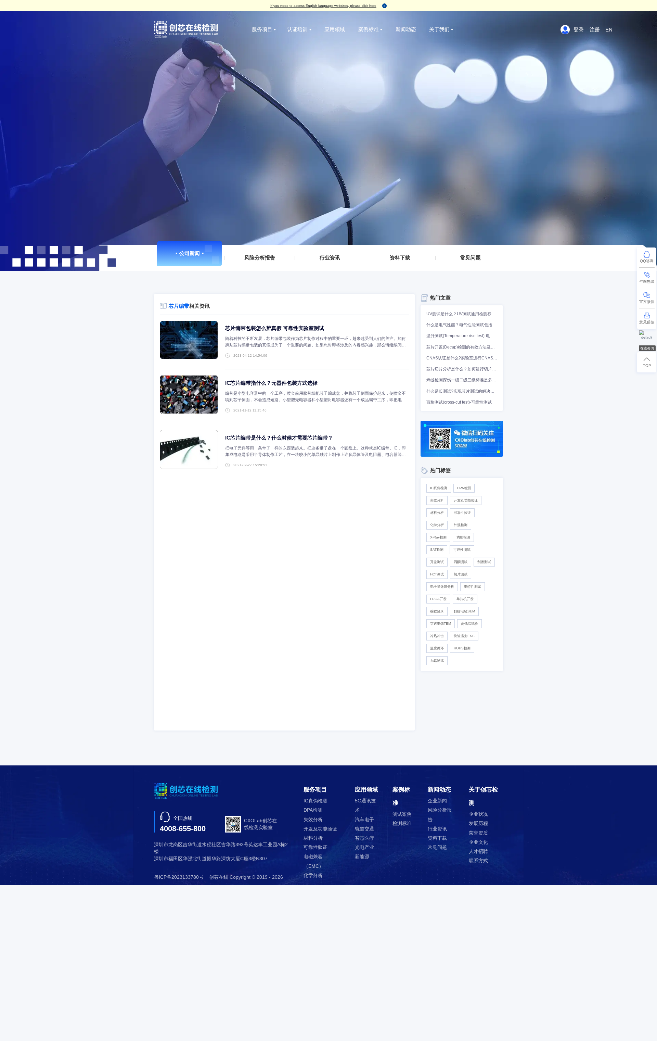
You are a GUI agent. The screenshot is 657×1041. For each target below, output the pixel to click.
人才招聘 (478, 851)
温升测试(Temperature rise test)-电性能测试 (461, 335)
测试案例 (402, 814)
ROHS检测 (462, 648)
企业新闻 (437, 800)
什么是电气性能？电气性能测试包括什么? (461, 324)
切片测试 (460, 574)
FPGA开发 (438, 599)
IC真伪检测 (438, 488)
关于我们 (439, 29)
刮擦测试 (484, 562)
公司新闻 (190, 253)
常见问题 (470, 258)
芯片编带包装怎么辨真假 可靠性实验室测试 (274, 328)
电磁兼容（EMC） (314, 861)
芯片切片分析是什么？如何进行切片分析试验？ (461, 369)
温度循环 (437, 648)
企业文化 (478, 842)
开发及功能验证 (466, 500)
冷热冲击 (437, 636)
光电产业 (364, 847)
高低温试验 (469, 623)
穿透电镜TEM (440, 623)
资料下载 (400, 258)
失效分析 (437, 500)
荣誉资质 (478, 833)
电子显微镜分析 (442, 586)
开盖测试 (437, 562)
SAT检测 (436, 549)
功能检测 (463, 537)
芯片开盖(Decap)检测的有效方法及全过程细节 (461, 347)
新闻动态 (406, 29)
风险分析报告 (260, 258)
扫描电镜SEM (464, 611)
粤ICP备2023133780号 (179, 877)
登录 (579, 30)
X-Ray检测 (438, 537)
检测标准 (402, 823)
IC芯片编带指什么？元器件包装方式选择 (271, 383)
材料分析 (437, 513)
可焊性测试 (462, 549)
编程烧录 (437, 611)
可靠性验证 (462, 513)
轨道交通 (364, 828)
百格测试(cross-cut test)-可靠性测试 (459, 402)
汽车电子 (364, 819)
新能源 (362, 856)
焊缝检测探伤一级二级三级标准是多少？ (461, 380)
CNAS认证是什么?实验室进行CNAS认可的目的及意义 (461, 358)
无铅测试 (437, 660)
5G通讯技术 (365, 805)
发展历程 (478, 823)
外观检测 (460, 525)
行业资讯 (330, 258)
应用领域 (334, 29)
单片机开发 (465, 599)
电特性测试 (472, 586)
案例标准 (368, 29)
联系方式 (478, 860)
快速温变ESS (464, 636)
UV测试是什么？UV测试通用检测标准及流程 (461, 314)
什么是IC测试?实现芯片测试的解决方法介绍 (461, 391)
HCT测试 (437, 574)
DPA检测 (464, 488)
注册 (595, 30)
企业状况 (478, 814)
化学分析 (437, 525)
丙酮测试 (460, 562)
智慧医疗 (364, 838)
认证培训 (297, 29)
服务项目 (262, 29)
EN (609, 30)
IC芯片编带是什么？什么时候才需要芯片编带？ (279, 438)
